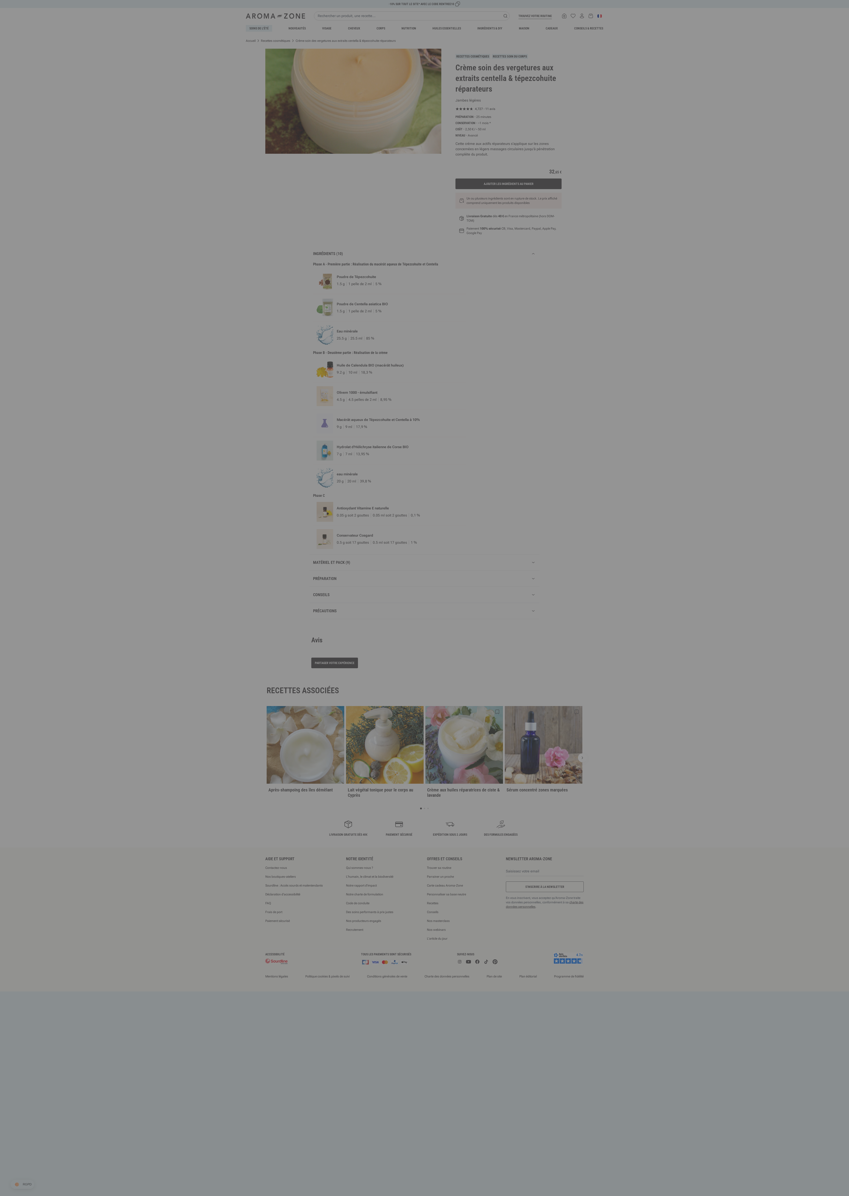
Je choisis (398, 651)
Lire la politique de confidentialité (396, 636)
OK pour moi (451, 651)
